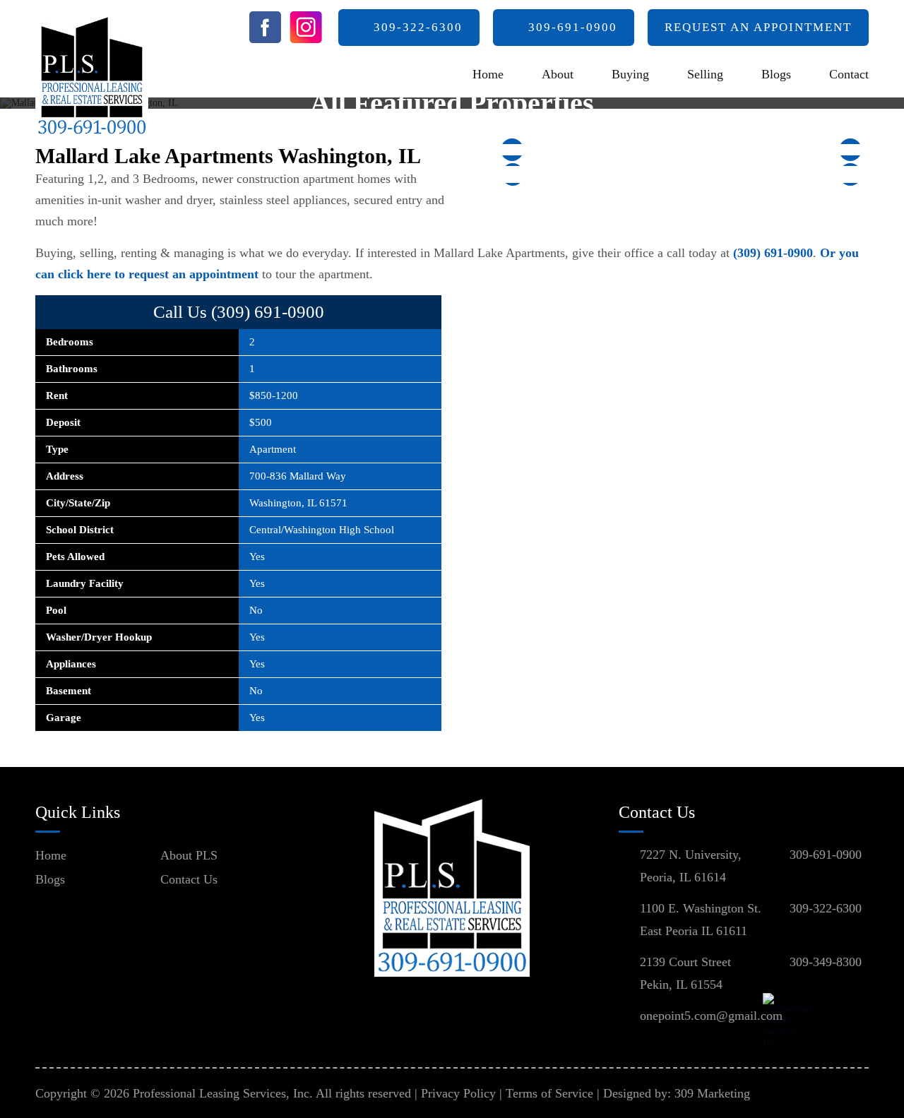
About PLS (189, 855)
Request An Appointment (758, 27)
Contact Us (189, 879)
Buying (630, 74)
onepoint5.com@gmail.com (711, 1016)
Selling (705, 74)
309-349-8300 (826, 962)
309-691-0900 (572, 27)
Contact (849, 74)
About (557, 74)
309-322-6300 (418, 27)
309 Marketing (712, 1093)
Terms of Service (549, 1093)
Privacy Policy (458, 1093)
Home (488, 74)
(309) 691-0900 (773, 253)
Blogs (776, 74)
